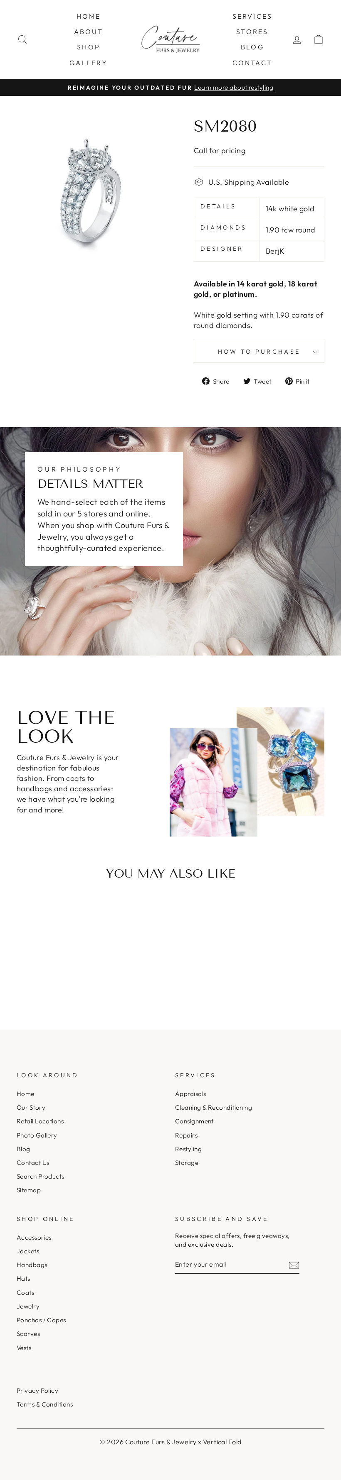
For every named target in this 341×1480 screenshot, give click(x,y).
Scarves (28, 1334)
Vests (24, 1348)
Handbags (32, 1265)
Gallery (88, 63)
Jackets (28, 1251)
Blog (252, 47)
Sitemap (29, 1190)
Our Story (31, 1107)
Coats (25, 1293)
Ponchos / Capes (41, 1320)
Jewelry (28, 1306)
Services (252, 16)
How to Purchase (259, 351)
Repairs (186, 1135)
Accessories (34, 1237)
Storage (186, 1163)
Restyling (188, 1149)
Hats (23, 1278)
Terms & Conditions (45, 1404)
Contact (252, 63)
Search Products (40, 1176)
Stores (252, 31)
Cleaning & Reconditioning (213, 1107)
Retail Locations (40, 1121)
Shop (88, 47)
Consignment (194, 1121)
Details (218, 206)
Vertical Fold (222, 1442)
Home (89, 16)
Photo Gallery (37, 1135)
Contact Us (33, 1163)
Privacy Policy (37, 1390)
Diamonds (223, 227)
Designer (222, 248)
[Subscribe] (294, 1264)
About (89, 31)
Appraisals (190, 1094)
